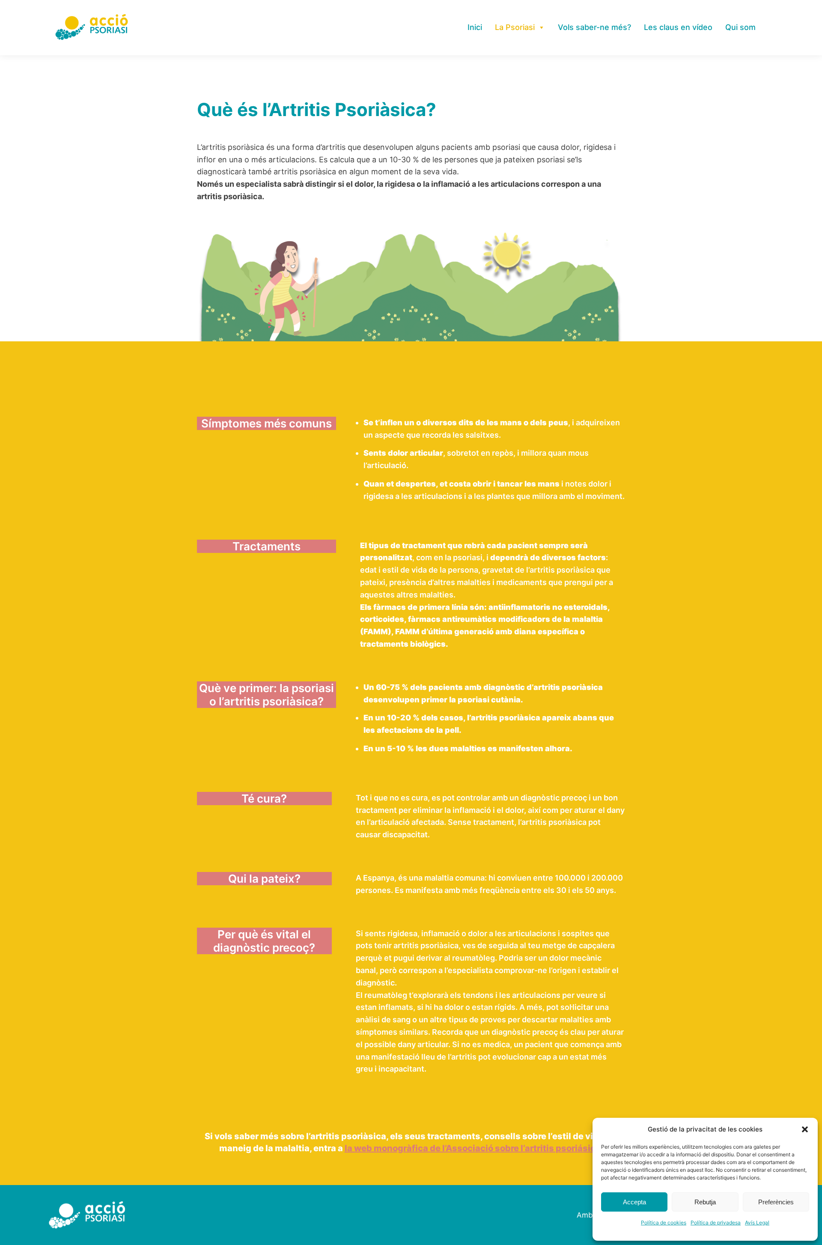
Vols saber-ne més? (594, 27)
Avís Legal (757, 1222)
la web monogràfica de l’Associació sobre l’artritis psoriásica (473, 1148)
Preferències (776, 1202)
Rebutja (705, 1202)
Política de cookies (663, 1222)
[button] (805, 1129)
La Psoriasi (515, 27)
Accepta (634, 1202)
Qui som (740, 27)
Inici (475, 27)
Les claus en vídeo (678, 27)
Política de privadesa (716, 1222)
